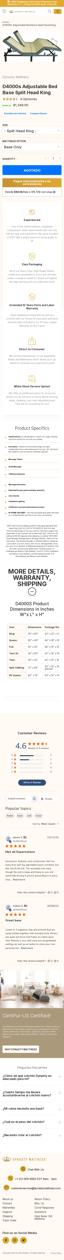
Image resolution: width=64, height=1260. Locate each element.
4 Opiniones (28, 98)
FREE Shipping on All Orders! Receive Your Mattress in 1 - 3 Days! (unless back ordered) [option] (32, 2)
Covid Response (44, 1207)
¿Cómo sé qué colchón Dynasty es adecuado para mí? (27, 1077)
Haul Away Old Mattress (43, 1217)
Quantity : (9, 158)
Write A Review (32, 782)
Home (5, 22)
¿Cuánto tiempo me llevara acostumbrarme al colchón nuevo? (27, 1093)
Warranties (8, 1207)
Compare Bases (38, 113)
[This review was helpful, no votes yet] (49, 892)
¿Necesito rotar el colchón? (22, 1135)
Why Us (39, 1203)
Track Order (9, 1220)
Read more (19, 879)
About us (7, 1199)
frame (10, 815)
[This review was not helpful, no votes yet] (55, 892)
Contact (7, 1203)
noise (38, 815)
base (20, 815)
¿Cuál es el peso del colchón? (23, 1122)
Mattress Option (14, 141)
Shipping (7, 1216)
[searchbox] (18, 798)
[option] (32, 46)
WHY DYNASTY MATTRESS (21, 1049)
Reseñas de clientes (15, 113)
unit (29, 815)
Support (7, 1212)
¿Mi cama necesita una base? (23, 1108)
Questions (40, 1212)
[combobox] (46, 823)
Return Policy (42, 1199)
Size (5, 125)
